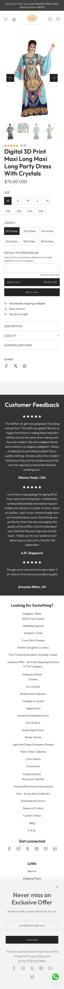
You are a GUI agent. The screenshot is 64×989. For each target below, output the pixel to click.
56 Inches (12, 241)
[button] (10, 78)
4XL (30, 211)
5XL (41, 211)
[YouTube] (45, 848)
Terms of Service (28, 960)
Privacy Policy (35, 956)
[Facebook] (9, 848)
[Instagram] (18, 848)
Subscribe (32, 939)
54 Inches (47, 231)
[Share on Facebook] (6, 367)
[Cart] (58, 19)
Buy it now (32, 292)
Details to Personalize (21, 253)
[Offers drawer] (14, 19)
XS (8, 200)
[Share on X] (15, 367)
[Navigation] (5, 19)
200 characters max (50, 274)
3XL (19, 211)
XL (47, 200)
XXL (8, 211)
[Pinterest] (36, 848)
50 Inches (12, 231)
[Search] (50, 19)
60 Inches (47, 241)
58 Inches (29, 241)
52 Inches (30, 231)
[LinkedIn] (54, 848)
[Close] (57, 887)
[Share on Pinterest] (24, 367)
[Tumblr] (27, 848)
